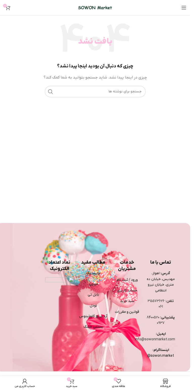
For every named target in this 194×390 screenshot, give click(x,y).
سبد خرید (127, 301)
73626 (159, 301)
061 (161, 306)
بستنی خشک (93, 326)
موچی (93, 284)
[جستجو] (50, 91)
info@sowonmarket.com (155, 339)
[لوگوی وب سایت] (95, 7)
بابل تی (93, 294)
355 (151, 301)
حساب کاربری (127, 290)
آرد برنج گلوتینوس (93, 316)
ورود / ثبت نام (127, 279)
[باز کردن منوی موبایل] (184, 8)
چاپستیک (93, 273)
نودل (93, 305)
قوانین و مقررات (127, 312)
